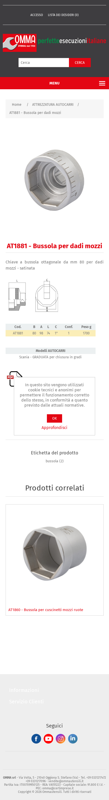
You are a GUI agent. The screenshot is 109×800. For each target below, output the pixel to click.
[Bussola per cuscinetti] (54, 553)
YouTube (48, 739)
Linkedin (73, 739)
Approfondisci (54, 427)
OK (54, 418)
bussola (52, 461)
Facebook (36, 739)
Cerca (80, 63)
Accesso (36, 15)
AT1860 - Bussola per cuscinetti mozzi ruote (45, 610)
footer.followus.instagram (60, 739)
